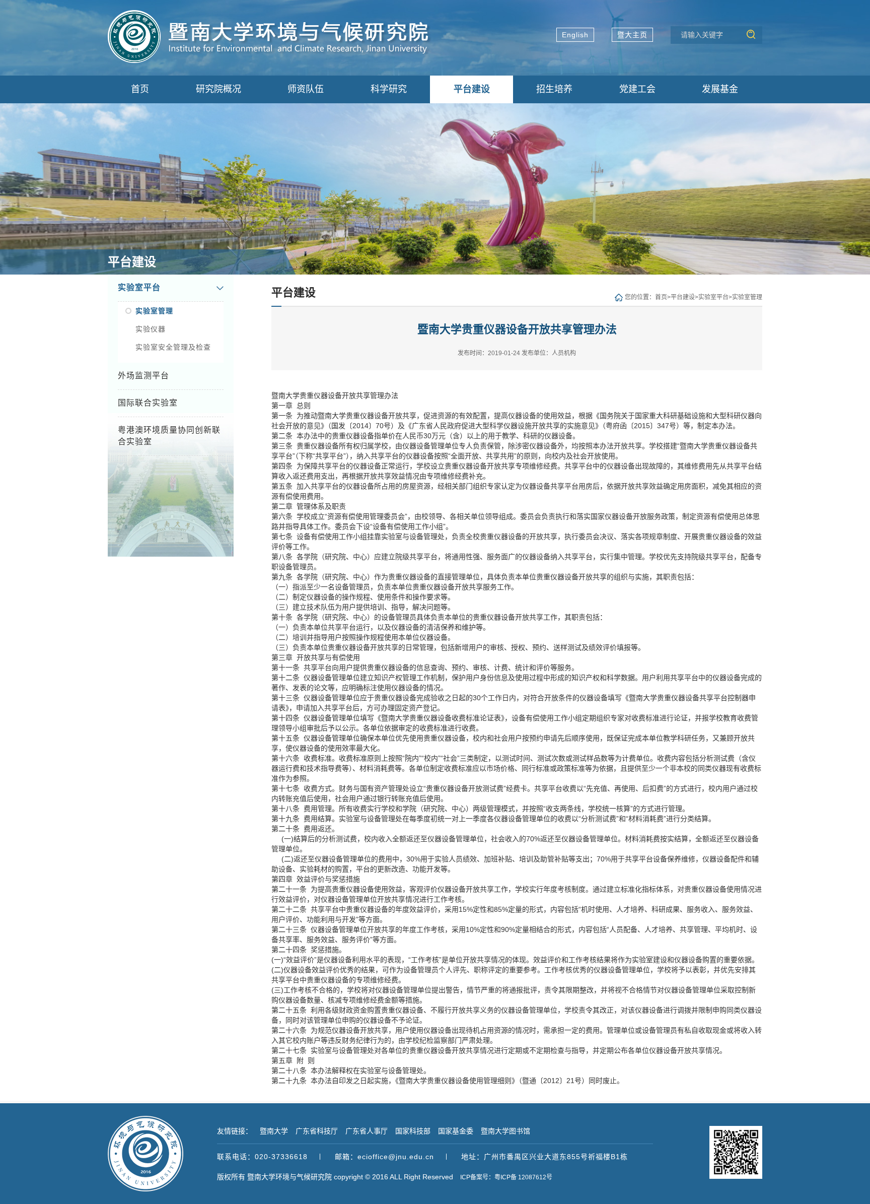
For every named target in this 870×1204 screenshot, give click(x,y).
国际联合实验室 (148, 402)
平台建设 (683, 297)
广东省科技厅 (317, 1131)
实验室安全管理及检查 (173, 347)
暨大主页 (632, 35)
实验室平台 (139, 287)
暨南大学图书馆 (505, 1131)
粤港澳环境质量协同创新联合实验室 (169, 436)
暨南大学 (274, 1131)
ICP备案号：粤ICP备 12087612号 (506, 1177)
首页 (661, 297)
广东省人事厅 (366, 1131)
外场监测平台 (143, 375)
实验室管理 (154, 311)
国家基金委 (455, 1131)
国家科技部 (412, 1131)
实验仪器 (150, 329)
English (575, 35)
